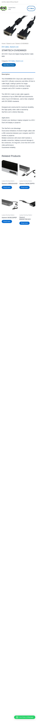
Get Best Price (8, 65)
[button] (32, 18)
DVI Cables (5, 47)
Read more (6, 187)
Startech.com (10, 43)
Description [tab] (6, 74)
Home (3, 43)
